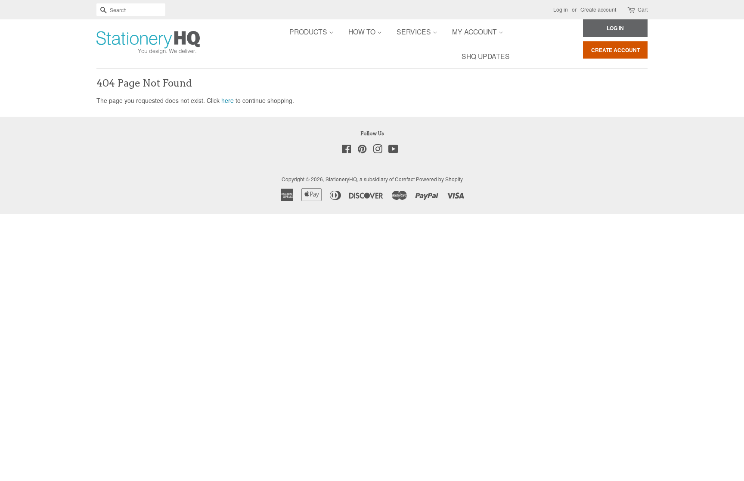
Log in (560, 9)
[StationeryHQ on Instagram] (377, 150)
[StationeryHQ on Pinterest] (362, 150)
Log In (615, 28)
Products (309, 31)
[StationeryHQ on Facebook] (346, 150)
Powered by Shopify (439, 179)
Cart (643, 9)
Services (415, 31)
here (227, 100)
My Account (475, 31)
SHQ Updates (486, 56)
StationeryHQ (341, 179)
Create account (598, 9)
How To (362, 31)
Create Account (615, 50)
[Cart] (631, 9)
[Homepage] (124, 44)
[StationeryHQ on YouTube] (393, 150)
